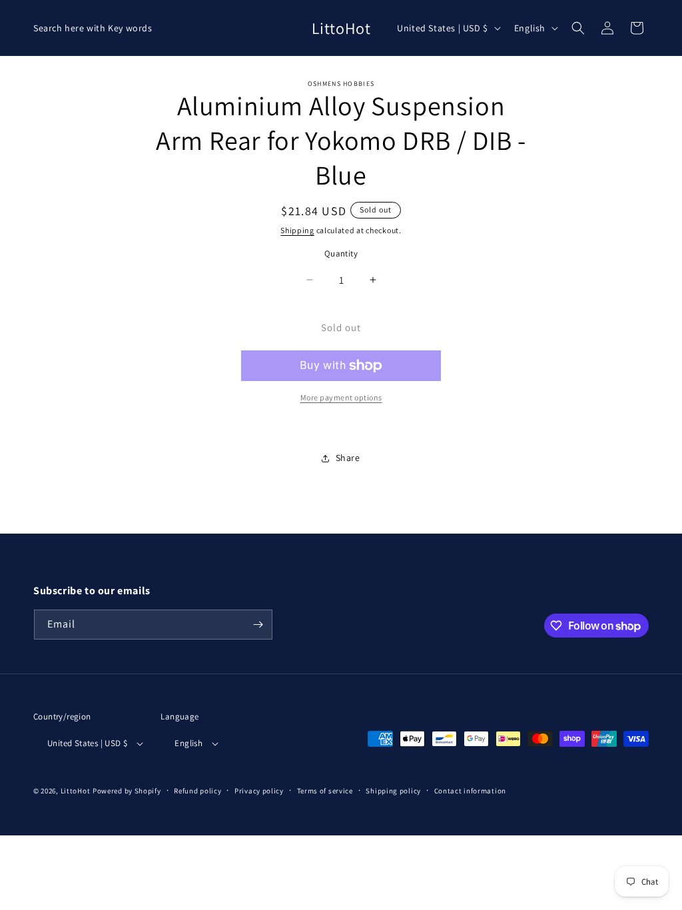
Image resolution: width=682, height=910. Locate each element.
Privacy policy (259, 790)
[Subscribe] (257, 624)
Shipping (297, 230)
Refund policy (197, 790)
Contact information (470, 790)
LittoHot (76, 790)
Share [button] (348, 458)
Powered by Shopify (127, 790)
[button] (578, 28)
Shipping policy (393, 790)
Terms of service (325, 790)
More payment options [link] (341, 397)
